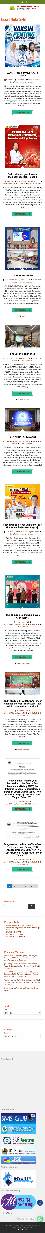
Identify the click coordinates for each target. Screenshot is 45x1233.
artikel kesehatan (34, 80)
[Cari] (31, 906)
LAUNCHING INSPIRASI (22, 354)
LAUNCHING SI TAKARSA (22, 437)
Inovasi (14, 282)
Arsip (5, 1010)
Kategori (6, 1033)
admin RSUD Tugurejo (12, 956)
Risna (6, 988)
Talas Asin (26, 749)
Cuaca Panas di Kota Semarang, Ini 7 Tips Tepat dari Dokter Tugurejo (22, 526)
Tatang (6, 980)
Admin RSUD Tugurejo (12, 972)
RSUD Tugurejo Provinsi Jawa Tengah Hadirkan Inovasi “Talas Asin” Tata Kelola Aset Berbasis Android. (22, 704)
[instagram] (27, 2)
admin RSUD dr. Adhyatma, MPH (28, 181)
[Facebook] (18, 2)
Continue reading (22, 112)
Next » (33, 886)
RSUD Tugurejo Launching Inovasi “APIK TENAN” (22, 616)
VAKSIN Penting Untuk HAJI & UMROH (22, 74)
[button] (40, 1219)
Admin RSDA (20, 80)
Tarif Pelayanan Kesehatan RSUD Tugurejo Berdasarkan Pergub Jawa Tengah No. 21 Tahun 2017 (21, 958)
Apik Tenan (21, 663)
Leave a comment (28, 82)
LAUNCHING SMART (22, 275)
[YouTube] (22, 2)
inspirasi (26, 399)
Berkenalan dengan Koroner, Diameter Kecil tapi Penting (22, 175)
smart (24, 316)
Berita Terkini (14, 82)
